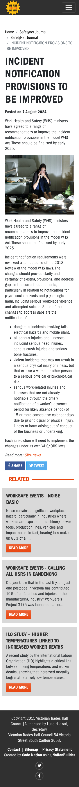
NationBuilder (63, 755)
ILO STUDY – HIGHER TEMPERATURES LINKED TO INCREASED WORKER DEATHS (34, 640)
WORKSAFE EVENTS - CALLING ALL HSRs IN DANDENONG (35, 571)
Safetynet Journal (33, 32)
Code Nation (32, 755)
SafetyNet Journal (24, 37)
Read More (18, 548)
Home (9, 32)
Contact (13, 749)
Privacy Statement (57, 749)
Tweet (38, 465)
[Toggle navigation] (68, 7)
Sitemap (31, 749)
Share (16, 465)
